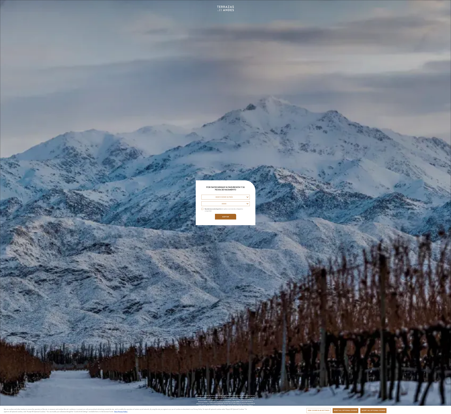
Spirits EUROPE (238, 405)
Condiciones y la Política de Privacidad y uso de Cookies (224, 401)
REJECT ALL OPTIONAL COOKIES (345, 410)
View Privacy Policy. (121, 411)
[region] (225, 410)
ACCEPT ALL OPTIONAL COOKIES (373, 410)
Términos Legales (203, 401)
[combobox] (225, 197)
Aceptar (225, 217)
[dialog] (225, 207)
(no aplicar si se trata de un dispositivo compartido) (224, 210)
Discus (245, 405)
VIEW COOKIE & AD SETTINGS (318, 410)
